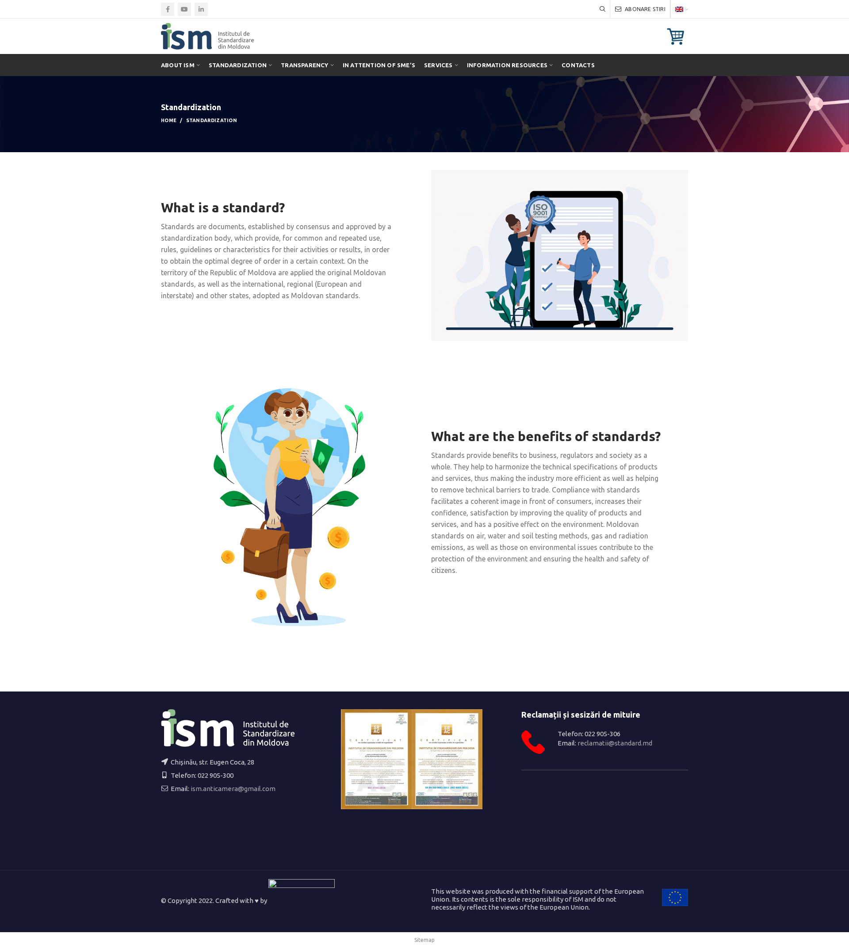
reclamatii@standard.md (614, 743)
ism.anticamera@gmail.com (233, 788)
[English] (681, 9)
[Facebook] (167, 9)
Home (168, 120)
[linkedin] (201, 9)
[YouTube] (184, 9)
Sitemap (424, 940)
